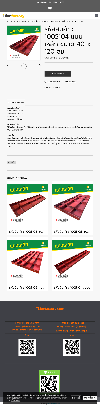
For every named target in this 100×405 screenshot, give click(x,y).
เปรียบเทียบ (71, 81)
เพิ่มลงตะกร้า (58, 73)
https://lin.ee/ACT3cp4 (75, 330)
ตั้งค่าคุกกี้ (76, 398)
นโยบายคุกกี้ (15, 400)
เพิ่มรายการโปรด (53, 81)
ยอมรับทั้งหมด (89, 398)
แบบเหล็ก (56, 87)
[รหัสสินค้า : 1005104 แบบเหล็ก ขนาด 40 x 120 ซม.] (23, 43)
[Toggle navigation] (96, 16)
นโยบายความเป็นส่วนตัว (58, 398)
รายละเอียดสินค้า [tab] (16, 102)
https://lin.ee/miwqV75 (31, 329)
